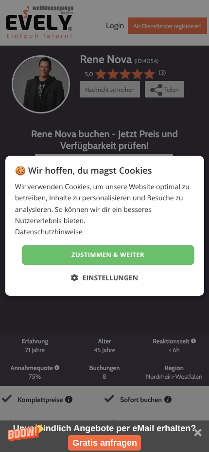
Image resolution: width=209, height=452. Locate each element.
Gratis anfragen (104, 443)
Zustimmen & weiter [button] (107, 254)
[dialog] (104, 226)
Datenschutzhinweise (49, 232)
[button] (104, 436)
